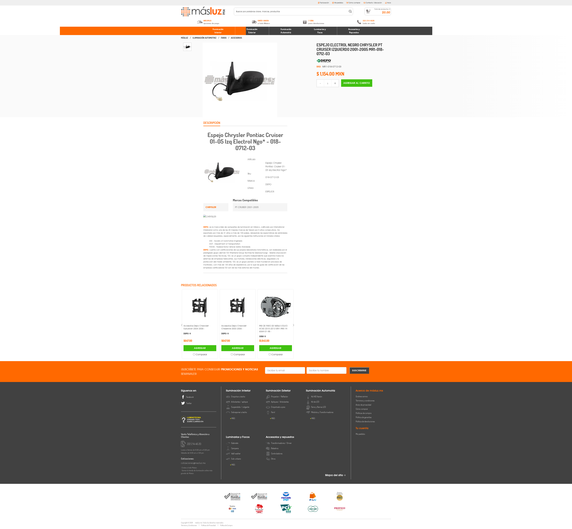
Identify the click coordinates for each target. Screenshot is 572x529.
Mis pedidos (338, 3)
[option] (187, 47)
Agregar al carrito (356, 83)
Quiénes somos (362, 396)
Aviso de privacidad (363, 404)
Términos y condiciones (365, 400)
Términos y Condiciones (189, 525)
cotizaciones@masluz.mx (193, 462)
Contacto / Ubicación (374, 3)
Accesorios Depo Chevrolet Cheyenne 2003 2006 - (196, 329)
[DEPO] (354, 61)
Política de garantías (364, 417)
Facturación (324, 3)
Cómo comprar (354, 3)
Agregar (200, 348)
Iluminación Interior (218, 31)
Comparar (201, 354)
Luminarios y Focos (320, 31)
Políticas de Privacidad (208, 525)
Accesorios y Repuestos (354, 31)
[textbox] (291, 11)
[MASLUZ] (184, 38)
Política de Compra (226, 525)
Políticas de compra (363, 413)
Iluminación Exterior (252, 31)
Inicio (389, 3)
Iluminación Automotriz (285, 31)
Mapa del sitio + (335, 475)
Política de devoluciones (365, 421)
